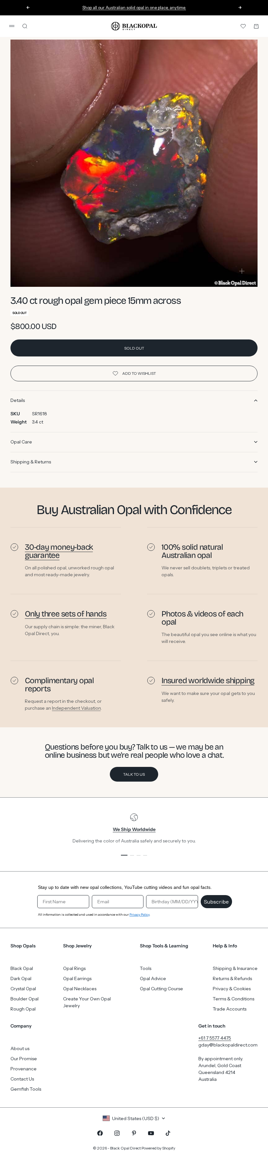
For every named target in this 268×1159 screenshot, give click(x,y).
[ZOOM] (241, 271)
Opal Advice (153, 978)
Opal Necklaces (79, 989)
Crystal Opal (23, 989)
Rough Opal (23, 1009)
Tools (145, 968)
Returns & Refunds (232, 978)
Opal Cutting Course (161, 989)
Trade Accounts (229, 1009)
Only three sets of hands (66, 614)
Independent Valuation (76, 708)
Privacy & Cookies (232, 989)
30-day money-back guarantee (59, 551)
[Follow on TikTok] (168, 1133)
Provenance (23, 1069)
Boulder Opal (24, 999)
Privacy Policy (139, 914)
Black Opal (21, 968)
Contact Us (22, 1079)
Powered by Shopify (158, 1148)
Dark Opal (20, 978)
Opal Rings (74, 968)
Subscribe (216, 901)
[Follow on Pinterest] (134, 1133)
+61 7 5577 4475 (214, 1038)
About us (19, 1048)
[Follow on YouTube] (151, 1133)
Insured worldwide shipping (207, 680)
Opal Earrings (77, 978)
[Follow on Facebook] (100, 1133)
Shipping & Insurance (235, 968)
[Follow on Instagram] (117, 1133)
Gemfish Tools (25, 1089)
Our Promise (23, 1059)
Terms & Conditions (233, 999)
